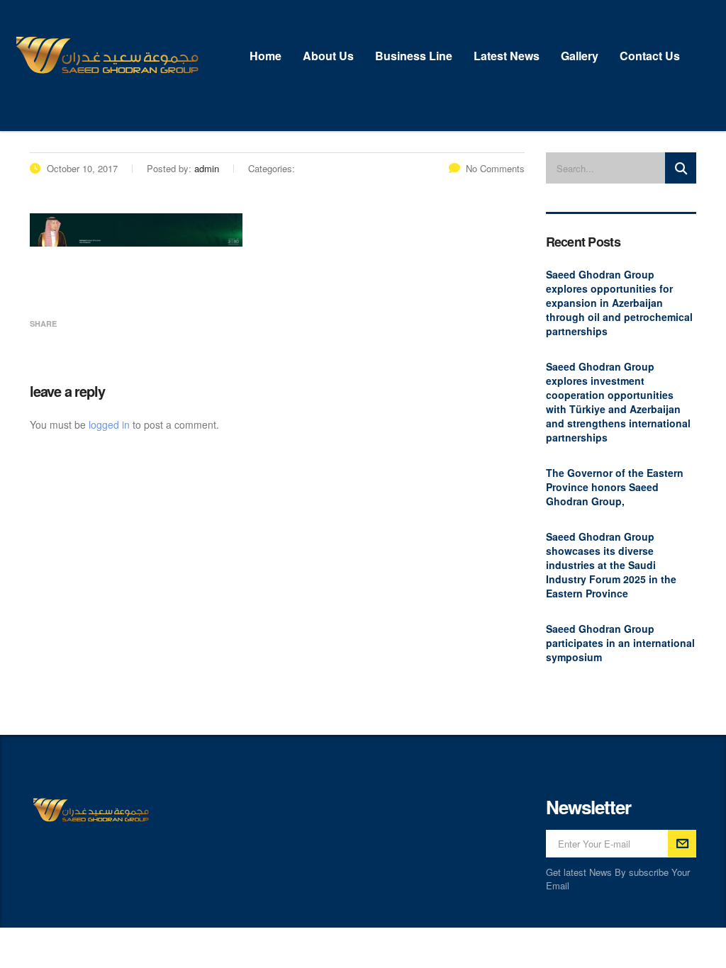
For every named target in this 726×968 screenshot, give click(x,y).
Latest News (507, 55)
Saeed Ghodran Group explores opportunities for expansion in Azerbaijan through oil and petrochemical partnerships (619, 302)
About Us (328, 55)
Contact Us (650, 55)
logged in (109, 424)
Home (265, 55)
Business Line (413, 55)
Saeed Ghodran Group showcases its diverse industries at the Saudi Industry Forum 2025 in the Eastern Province (611, 564)
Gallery (579, 55)
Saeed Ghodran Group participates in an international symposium (620, 642)
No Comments (495, 168)
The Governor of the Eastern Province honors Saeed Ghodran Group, (614, 487)
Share (43, 323)
